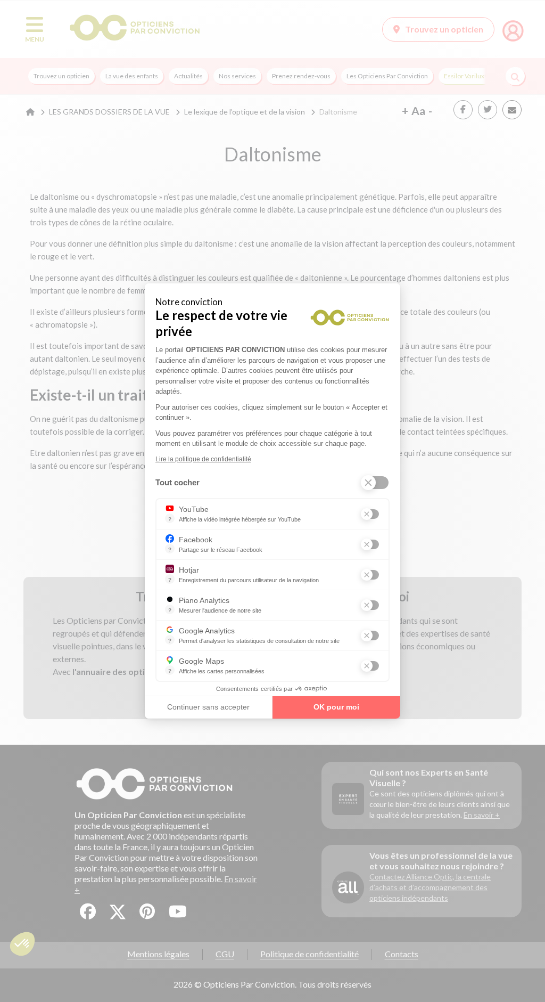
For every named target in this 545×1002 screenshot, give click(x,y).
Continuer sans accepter (208, 707)
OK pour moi (336, 707)
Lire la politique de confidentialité (203, 459)
